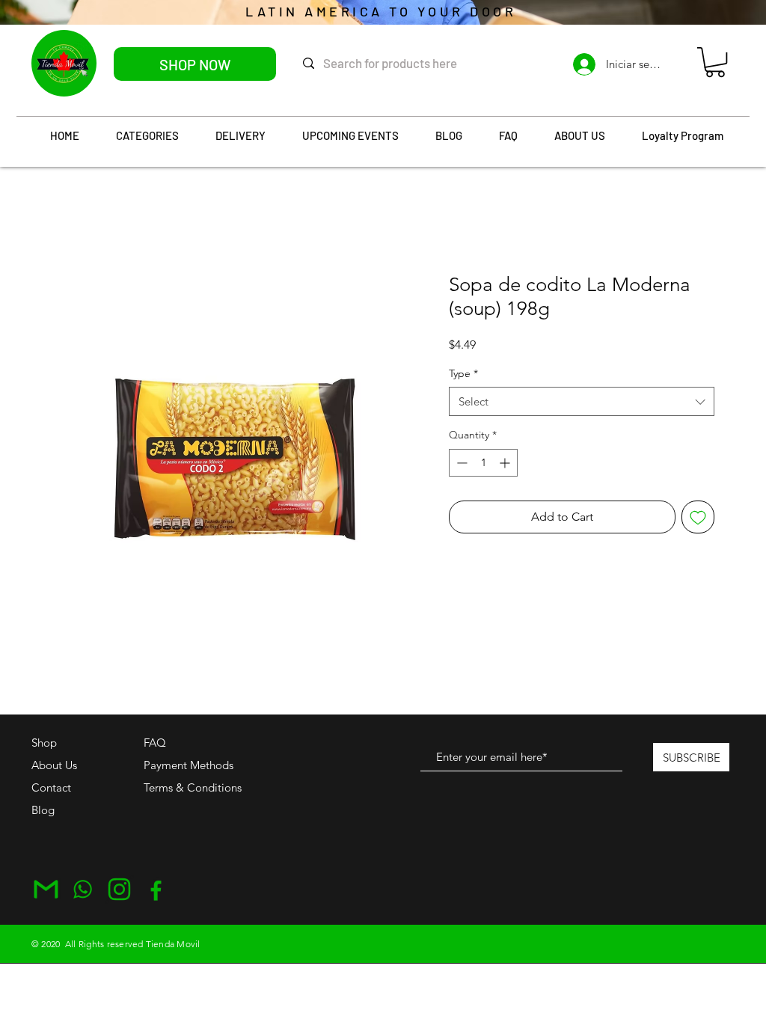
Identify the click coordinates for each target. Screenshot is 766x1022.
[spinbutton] (483, 463)
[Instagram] (119, 889)
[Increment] (506, 463)
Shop (44, 742)
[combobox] (581, 401)
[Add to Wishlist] (697, 517)
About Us (54, 765)
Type (463, 373)
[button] (715, 62)
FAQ (155, 742)
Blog (43, 810)
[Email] (46, 889)
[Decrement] (460, 463)
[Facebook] (156, 889)
